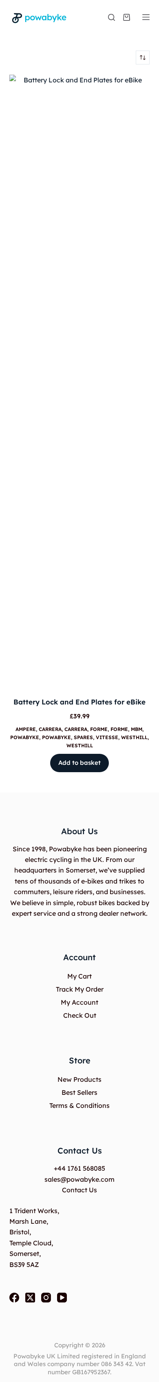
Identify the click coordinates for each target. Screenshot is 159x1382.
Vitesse (107, 737)
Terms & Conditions (79, 1105)
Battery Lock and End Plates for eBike (79, 702)
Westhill (134, 737)
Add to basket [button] (79, 762)
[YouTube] (62, 1297)
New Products (79, 1079)
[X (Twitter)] (30, 1297)
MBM (136, 729)
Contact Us (79, 1190)
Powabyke (24, 737)
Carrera (50, 729)
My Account (79, 1002)
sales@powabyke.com (79, 1179)
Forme (99, 729)
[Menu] (146, 17)
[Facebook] (14, 1297)
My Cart (79, 976)
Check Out (79, 1015)
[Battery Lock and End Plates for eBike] (79, 381)
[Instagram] (46, 1297)
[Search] (111, 17)
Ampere (25, 729)
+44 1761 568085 (79, 1168)
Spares (83, 737)
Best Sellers (79, 1092)
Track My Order (80, 989)
